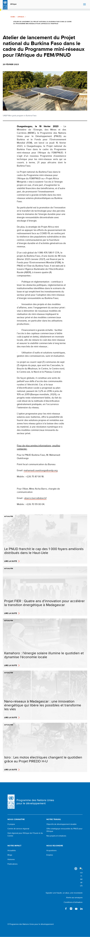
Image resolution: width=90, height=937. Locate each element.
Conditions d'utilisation (73, 902)
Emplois (49, 855)
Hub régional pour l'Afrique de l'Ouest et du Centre (25, 834)
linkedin (81, 908)
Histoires (11, 859)
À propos (11, 824)
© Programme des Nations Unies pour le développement (31, 924)
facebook (66, 908)
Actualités (12, 850)
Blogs (10, 855)
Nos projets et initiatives (56, 836)
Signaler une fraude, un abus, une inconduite (64, 892)
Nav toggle (84, 4)
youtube (76, 908)
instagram (71, 908)
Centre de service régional (18, 828)
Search (80, 4)
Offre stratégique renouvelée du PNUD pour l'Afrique (64, 830)
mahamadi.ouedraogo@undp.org (41, 470)
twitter (61, 908)
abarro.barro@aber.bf (35, 498)
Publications (12, 864)
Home (13, 17)
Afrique (13, 4)
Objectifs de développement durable (61, 824)
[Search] (81, 877)
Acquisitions (51, 850)
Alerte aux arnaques (74, 897)
